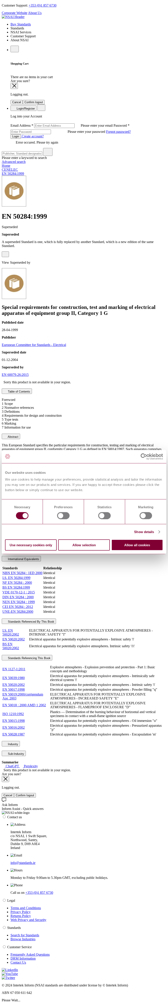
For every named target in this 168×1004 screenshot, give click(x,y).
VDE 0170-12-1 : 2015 (18, 592)
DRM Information (23, 958)
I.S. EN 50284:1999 (16, 578)
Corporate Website (14, 13)
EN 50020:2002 (13, 639)
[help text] (5, 254)
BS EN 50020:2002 (10, 646)
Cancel (16, 102)
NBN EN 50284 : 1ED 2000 (22, 573)
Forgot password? (118, 131)
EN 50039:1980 (13, 678)
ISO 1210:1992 (13, 714)
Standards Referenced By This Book (30, 621)
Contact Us (18, 962)
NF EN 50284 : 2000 (17, 582)
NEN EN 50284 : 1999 (18, 602)
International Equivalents (23, 559)
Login (15, 136)
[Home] (13, 17)
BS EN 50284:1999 (16, 587)
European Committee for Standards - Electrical (34, 345)
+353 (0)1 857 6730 (42, 5)
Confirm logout (33, 102)
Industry (12, 744)
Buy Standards (20, 24)
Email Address (62, 125)
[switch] (63, 515)
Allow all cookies (137, 545)
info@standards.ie (22, 863)
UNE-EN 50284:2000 (17, 611)
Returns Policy (20, 916)
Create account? (32, 136)
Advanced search (14, 162)
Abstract (12, 436)
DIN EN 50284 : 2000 (18, 597)
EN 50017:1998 (13, 689)
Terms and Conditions (25, 908)
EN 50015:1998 (13, 721)
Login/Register (25, 108)
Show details (144, 532)
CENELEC (10, 169)
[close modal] (14, 86)
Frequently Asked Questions (30, 954)
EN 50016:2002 (13, 727)
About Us (35, 13)
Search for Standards (24, 935)
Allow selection (84, 545)
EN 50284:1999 (13, 173)
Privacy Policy (20, 912)
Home (6, 166)
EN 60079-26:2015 (15, 375)
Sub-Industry (15, 753)
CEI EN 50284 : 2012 (17, 607)
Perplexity (30, 766)
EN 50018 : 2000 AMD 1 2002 (24, 705)
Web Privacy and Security (28, 920)
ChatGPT (12, 766)
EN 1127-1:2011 (13, 669)
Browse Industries (22, 939)
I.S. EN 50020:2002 (10, 632)
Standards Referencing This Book (29, 658)
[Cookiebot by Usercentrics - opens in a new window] (144, 456)
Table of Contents (18, 391)
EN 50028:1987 (13, 734)
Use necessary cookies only (31, 545)
